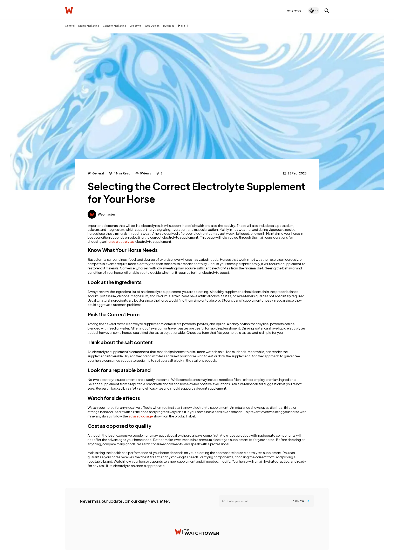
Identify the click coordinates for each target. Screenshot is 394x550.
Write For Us (293, 10)
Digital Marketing (88, 25)
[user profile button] (313, 10)
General (70, 25)
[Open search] (326, 10)
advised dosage (141, 416)
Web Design (152, 25)
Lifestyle (135, 25)
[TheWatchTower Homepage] (69, 10)
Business (168, 25)
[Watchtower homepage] (197, 532)
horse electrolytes (121, 241)
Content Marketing (114, 25)
